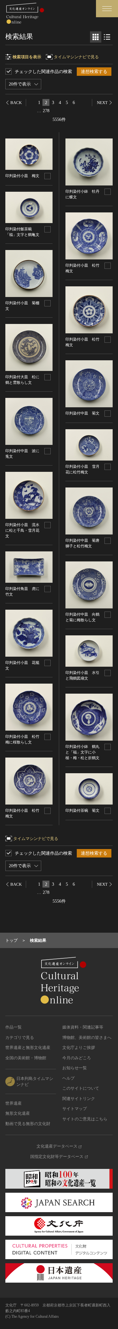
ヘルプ (68, 1078)
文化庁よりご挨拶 (78, 1047)
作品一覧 (13, 1027)
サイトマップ (74, 1108)
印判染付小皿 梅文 (22, 176)
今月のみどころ (76, 1057)
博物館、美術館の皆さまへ (86, 1037)
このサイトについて (80, 1088)
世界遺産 (13, 1103)
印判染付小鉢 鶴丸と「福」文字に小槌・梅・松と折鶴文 (82, 752)
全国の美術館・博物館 (25, 1057)
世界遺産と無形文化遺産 (27, 1047)
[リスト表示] (107, 37)
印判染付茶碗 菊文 (82, 810)
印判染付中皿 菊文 (82, 413)
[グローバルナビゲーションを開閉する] (107, 8)
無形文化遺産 (17, 1113)
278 (46, 110)
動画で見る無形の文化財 (27, 1123)
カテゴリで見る (19, 1037)
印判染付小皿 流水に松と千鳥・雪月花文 (22, 530)
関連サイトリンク (78, 1098)
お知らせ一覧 (74, 1068)
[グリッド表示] (95, 37)
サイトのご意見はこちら (84, 1119)
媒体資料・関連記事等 (82, 1027)
